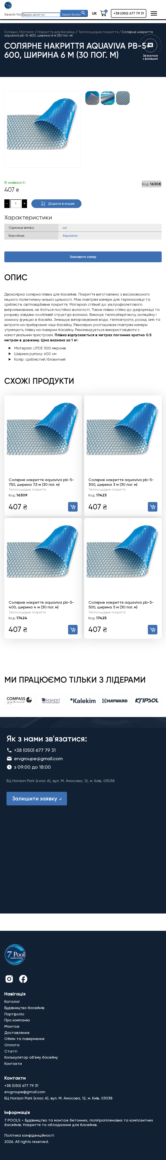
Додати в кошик (61, 204)
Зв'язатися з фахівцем (150, 57)
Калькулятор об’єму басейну (31, 1057)
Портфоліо (14, 1014)
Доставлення (16, 1032)
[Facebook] (23, 979)
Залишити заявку (34, 798)
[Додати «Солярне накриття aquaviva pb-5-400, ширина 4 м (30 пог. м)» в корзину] (73, 629)
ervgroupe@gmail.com (38, 758)
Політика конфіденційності (29, 1135)
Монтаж (11, 1026)
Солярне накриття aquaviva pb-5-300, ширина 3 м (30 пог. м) (121, 482)
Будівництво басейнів (24, 1007)
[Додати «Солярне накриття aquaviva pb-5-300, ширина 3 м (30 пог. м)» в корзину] (152, 507)
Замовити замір (83, 257)
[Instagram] (9, 979)
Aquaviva (70, 236)
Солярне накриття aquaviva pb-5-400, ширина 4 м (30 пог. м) (41, 604)
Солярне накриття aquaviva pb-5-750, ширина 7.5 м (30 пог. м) (41, 482)
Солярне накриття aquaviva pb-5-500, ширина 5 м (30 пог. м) (121, 604)
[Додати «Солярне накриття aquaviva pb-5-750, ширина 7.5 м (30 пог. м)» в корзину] (73, 507)
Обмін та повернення (24, 1038)
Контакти (13, 1063)
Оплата (11, 1045)
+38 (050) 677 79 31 (128, 13)
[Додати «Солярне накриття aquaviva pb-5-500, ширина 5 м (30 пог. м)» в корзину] (152, 629)
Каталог (12, 1001)
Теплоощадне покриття (27, 489)
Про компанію (17, 1020)
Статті (10, 1051)
